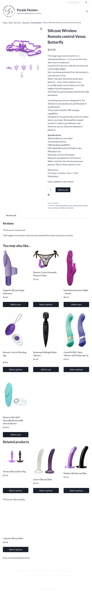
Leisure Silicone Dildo (42, 479)
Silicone (57, 208)
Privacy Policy (50, 575)
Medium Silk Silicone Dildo (75, 473)
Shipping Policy (21, 571)
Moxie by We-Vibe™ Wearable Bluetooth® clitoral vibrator (13, 420)
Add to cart (63, 189)
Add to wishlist (56, 195)
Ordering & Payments (32, 575)
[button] (41, 29)
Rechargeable (77, 205)
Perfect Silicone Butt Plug (14, 471)
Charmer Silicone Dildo (13, 538)
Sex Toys (51, 208)
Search (87, 3)
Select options (46, 304)
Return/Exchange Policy (66, 571)
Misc (70, 205)
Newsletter (64, 575)
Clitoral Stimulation (62, 205)
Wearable (70, 208)
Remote (85, 205)
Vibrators (63, 208)
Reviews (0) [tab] (11, 215)
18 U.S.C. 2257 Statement (42, 571)
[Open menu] (87, 11)
